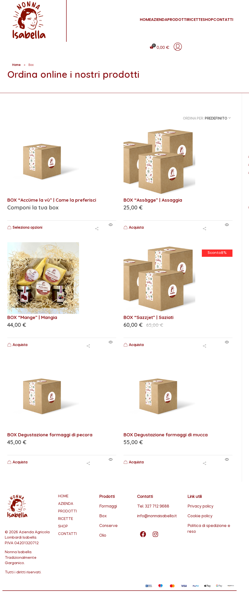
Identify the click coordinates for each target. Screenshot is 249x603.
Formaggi (108, 506)
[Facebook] (143, 534)
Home (16, 65)
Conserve (108, 526)
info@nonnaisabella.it (157, 516)
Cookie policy (200, 516)
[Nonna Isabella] (34, 20)
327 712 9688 (157, 506)
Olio (102, 536)
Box (103, 516)
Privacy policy (200, 506)
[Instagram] (155, 534)
